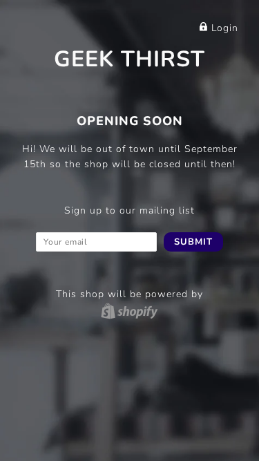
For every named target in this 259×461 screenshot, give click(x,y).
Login (223, 28)
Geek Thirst (129, 59)
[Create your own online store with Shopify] (129, 310)
